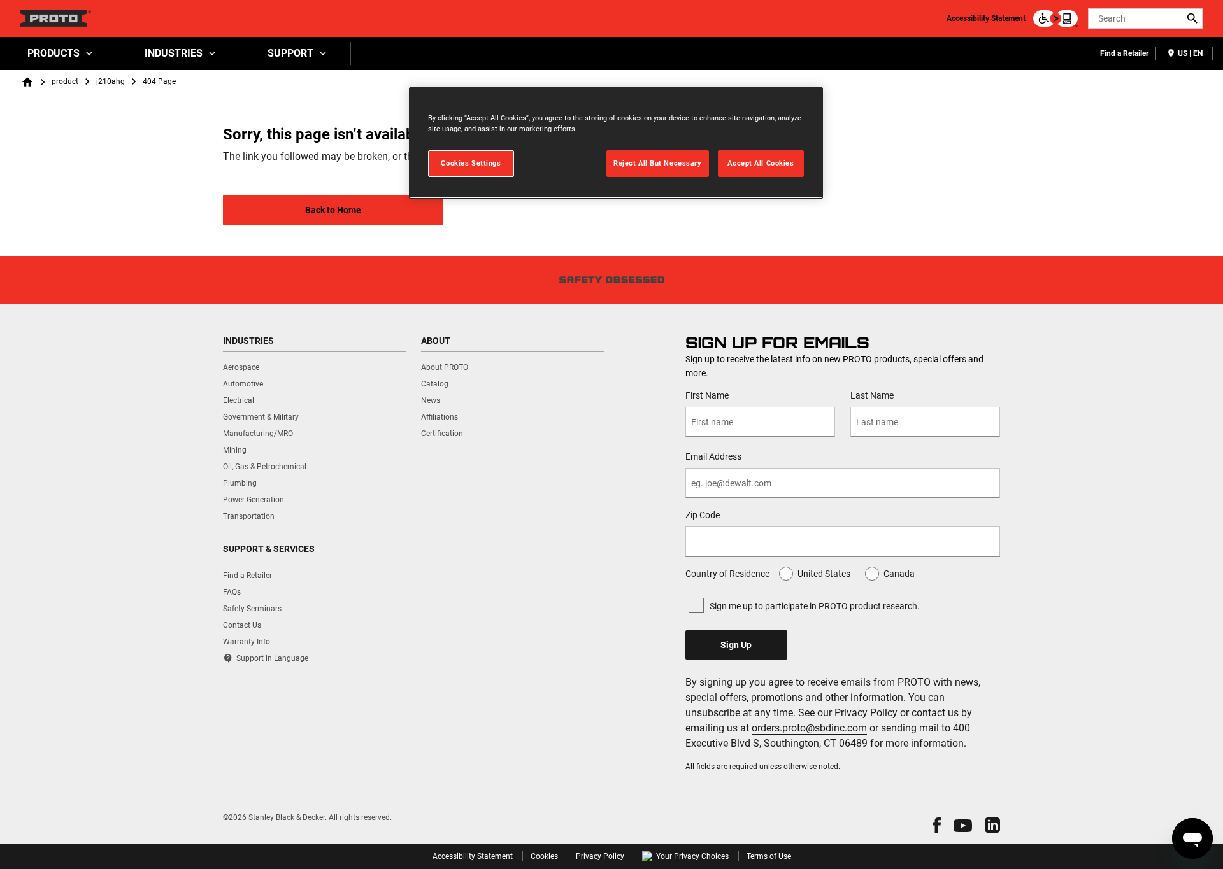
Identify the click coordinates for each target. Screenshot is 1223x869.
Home (27, 82)
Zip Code (702, 515)
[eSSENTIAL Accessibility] (1055, 18)
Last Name (872, 395)
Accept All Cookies (760, 163)
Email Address (713, 456)
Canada (899, 574)
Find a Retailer (1124, 53)
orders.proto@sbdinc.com (809, 728)
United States (823, 574)
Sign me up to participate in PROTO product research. (815, 606)
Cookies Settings (471, 163)
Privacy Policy (866, 713)
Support (290, 53)
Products (53, 53)
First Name (707, 395)
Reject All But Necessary (657, 163)
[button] (937, 825)
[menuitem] (58, 53)
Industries (174, 53)
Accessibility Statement (986, 18)
